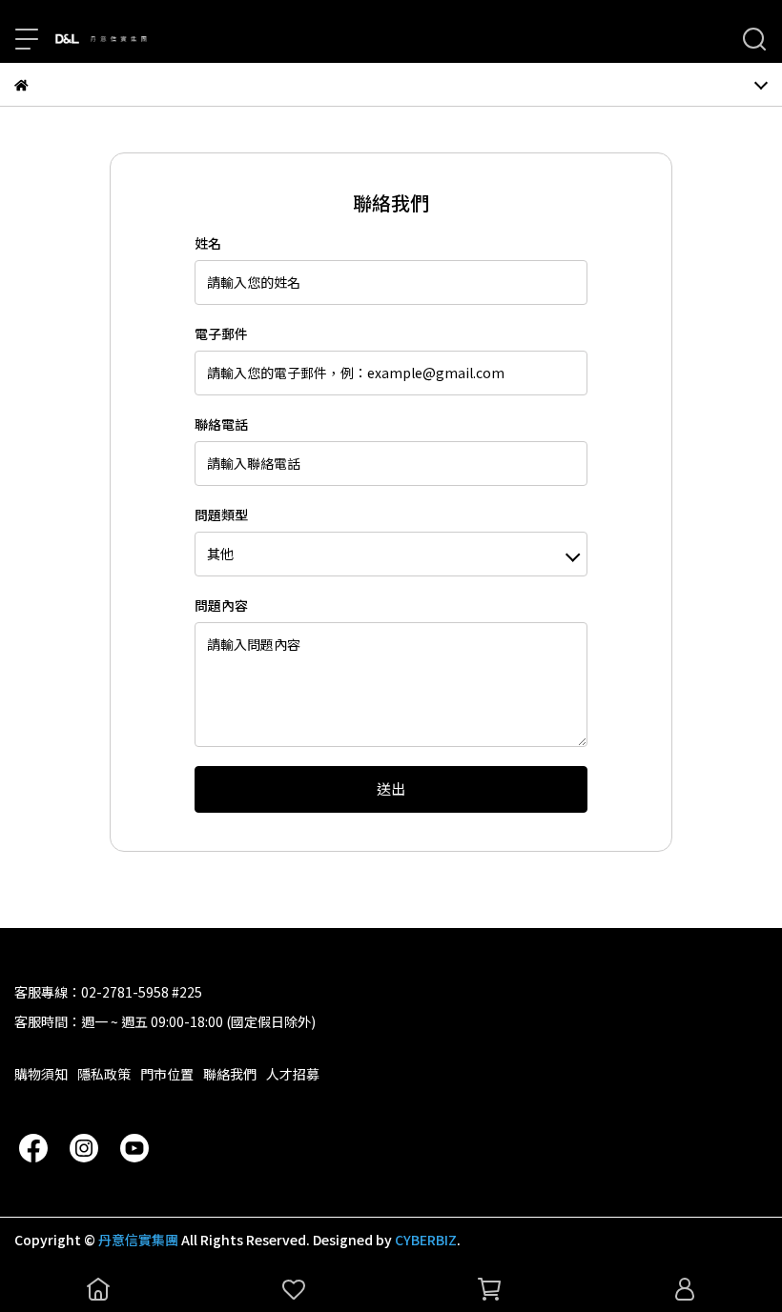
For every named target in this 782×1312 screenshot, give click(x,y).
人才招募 (292, 1073)
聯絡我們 (230, 1073)
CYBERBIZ (426, 1239)
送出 (391, 788)
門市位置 (167, 1073)
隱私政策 (104, 1073)
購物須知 (41, 1073)
